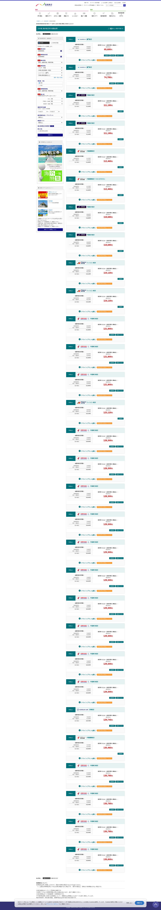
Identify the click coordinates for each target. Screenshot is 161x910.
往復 (41, 83)
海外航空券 (46, 21)
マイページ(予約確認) (89, 5)
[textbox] (114, 5)
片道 (41, 85)
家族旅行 (50, 210)
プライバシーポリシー (52, 904)
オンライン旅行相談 (94, 2)
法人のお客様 (117, 2)
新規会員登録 (78, 5)
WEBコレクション (52, 192)
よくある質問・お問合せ (107, 2)
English (124, 2)
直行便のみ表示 (44, 131)
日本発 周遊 (55, 42)
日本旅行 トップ (40, 21)
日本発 (41, 42)
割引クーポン (100, 5)
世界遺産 (50, 201)
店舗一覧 (86, 2)
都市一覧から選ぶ (58, 77)
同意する (139, 903)
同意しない (129, 903)
